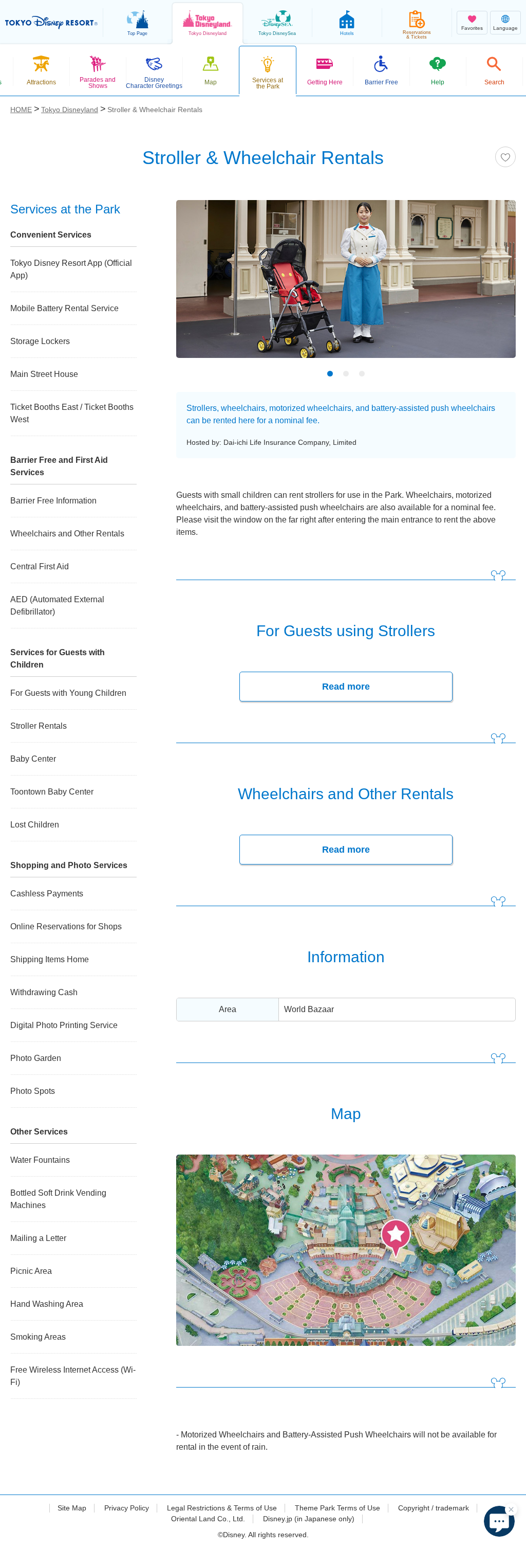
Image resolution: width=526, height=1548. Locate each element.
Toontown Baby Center (51, 791)
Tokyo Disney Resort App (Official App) (71, 269)
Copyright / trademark (433, 1508)
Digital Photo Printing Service (64, 1025)
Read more (346, 686)
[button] (499, 1521)
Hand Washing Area (46, 1304)
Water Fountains (40, 1160)
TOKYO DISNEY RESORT (51, 22)
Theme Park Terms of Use (337, 1508)
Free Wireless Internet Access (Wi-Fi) (73, 1376)
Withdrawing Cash (44, 992)
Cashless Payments (46, 893)
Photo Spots (32, 1091)
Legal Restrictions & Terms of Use (222, 1508)
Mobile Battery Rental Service (64, 308)
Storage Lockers (40, 341)
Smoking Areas (38, 1337)
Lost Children (34, 824)
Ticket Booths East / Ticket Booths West (72, 413)
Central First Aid (39, 566)
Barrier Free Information (53, 500)
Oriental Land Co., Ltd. (208, 1519)
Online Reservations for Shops (66, 926)
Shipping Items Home (49, 959)
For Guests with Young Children (68, 693)
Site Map (72, 1508)
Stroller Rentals (38, 726)
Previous (201, 286)
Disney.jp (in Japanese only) (308, 1519)
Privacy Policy (126, 1508)
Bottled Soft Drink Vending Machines (58, 1199)
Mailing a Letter (38, 1238)
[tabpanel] (346, 285)
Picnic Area (31, 1271)
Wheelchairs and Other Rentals (67, 533)
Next (490, 286)
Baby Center (33, 758)
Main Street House (44, 374)
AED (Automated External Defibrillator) (57, 605)
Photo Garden (35, 1058)
